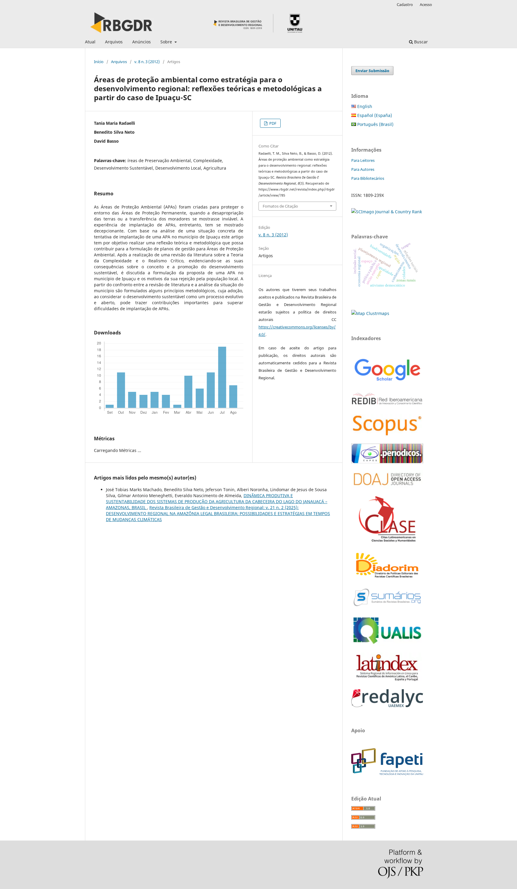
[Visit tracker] (370, 313)
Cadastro (405, 4)
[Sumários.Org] (387, 607)
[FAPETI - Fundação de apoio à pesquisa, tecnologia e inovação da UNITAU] (387, 774)
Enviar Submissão (372, 70)
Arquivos (114, 42)
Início (99, 61)
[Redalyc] (387, 705)
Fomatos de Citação (280, 206)
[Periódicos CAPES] (387, 462)
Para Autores (362, 169)
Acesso (426, 4)
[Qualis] (387, 644)
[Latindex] (387, 681)
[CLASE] (387, 540)
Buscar (420, 42)
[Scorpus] (387, 435)
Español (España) (374, 115)
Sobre (166, 42)
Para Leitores (363, 160)
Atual (90, 42)
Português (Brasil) (374, 124)
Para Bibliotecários (367, 178)
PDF (272, 123)
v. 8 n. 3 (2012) (147, 61)
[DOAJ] (387, 488)
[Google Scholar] (387, 381)
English (364, 106)
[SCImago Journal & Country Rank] (386, 211)
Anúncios (141, 42)
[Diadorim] (387, 578)
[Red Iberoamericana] (387, 406)
